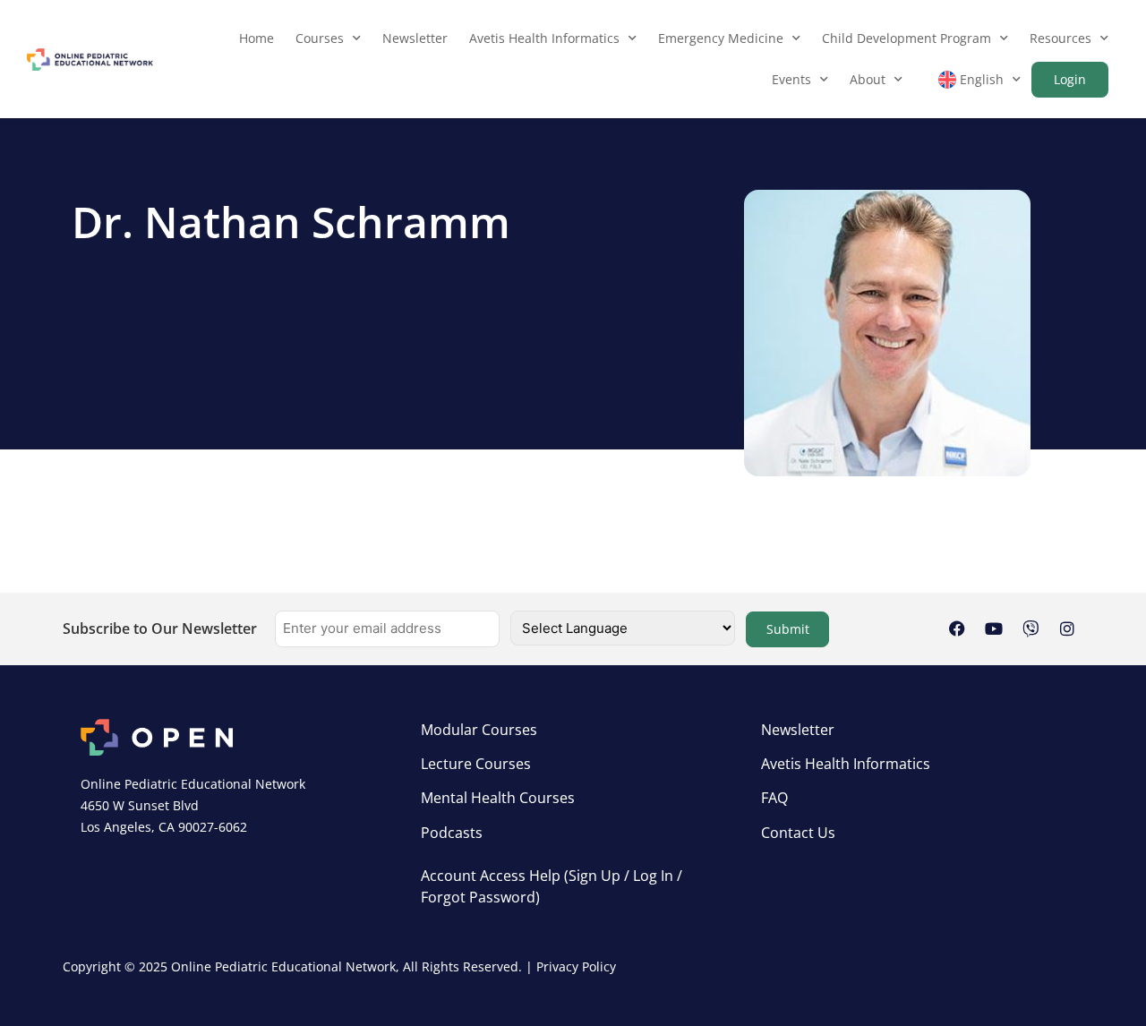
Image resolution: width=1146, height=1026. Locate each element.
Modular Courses (479, 730)
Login (1070, 79)
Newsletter (415, 38)
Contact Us (798, 832)
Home (256, 38)
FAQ (774, 798)
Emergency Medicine (720, 38)
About (867, 79)
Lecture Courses (476, 764)
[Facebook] (957, 628)
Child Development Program (906, 38)
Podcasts (452, 832)
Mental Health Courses (498, 798)
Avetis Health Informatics (544, 38)
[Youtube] (994, 628)
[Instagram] (1067, 628)
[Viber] (1030, 628)
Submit (787, 628)
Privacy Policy (576, 966)
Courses (319, 38)
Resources (1060, 38)
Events (791, 79)
